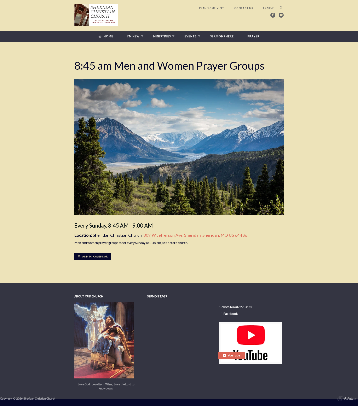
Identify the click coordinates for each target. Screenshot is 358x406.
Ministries (162, 36)
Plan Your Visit (211, 8)
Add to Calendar (95, 256)
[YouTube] (281, 15)
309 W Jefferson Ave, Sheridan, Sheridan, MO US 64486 (195, 235)
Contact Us (243, 8)
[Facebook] (272, 15)
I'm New (133, 36)
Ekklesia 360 (347, 399)
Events (191, 36)
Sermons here (222, 36)
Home (108, 36)
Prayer (253, 36)
